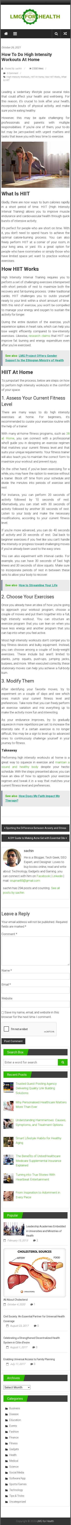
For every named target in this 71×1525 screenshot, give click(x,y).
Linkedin (57, 876)
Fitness (13, 1443)
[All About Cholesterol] (34, 1272)
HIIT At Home (37, 77)
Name (6, 970)
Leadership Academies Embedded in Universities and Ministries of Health (46, 1231)
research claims (39, 336)
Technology (16, 1490)
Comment (9, 934)
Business (14, 1408)
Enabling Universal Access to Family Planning (29, 1359)
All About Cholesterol (15, 1299)
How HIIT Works (52, 77)
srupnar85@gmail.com (25, 880)
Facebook (43, 876)
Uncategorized (17, 1501)
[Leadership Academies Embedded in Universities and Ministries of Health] (13, 1228)
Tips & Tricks (16, 1495)
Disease (13, 1414)
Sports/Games (18, 1484)
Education (15, 1420)
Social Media (16, 1472)
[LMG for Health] (6, 33)
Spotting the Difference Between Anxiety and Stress (36, 828)
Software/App (17, 1478)
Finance (13, 1437)
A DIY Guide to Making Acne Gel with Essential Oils (36, 838)
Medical (13, 1460)
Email (6, 984)
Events (13, 1425)
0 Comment (12, 73)
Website (6, 998)
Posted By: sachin (13, 68)
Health (13, 1455)
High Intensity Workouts (18, 77)
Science (13, 1466)
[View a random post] (65, 34)
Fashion (14, 1431)
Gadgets (14, 1449)
